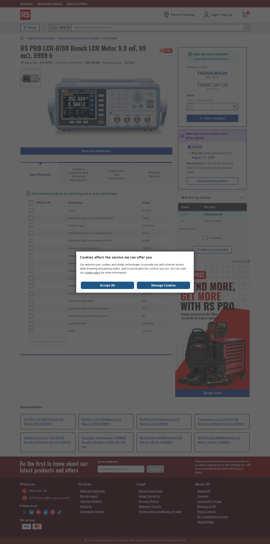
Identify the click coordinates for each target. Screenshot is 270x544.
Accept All (107, 285)
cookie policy (92, 272)
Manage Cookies (163, 285)
